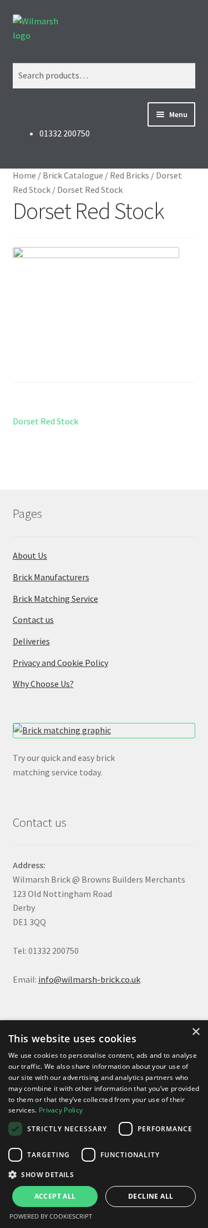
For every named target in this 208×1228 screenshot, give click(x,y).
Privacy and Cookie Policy (60, 662)
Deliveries (31, 641)
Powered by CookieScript (50, 1216)
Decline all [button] (150, 1196)
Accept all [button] (55, 1196)
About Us (30, 555)
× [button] (195, 1032)
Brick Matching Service (55, 598)
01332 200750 (64, 133)
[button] (104, 1174)
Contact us (33, 619)
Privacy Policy (61, 1110)
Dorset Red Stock (45, 422)
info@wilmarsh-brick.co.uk (89, 979)
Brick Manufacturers (51, 576)
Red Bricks (129, 175)
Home (24, 175)
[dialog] (104, 1124)
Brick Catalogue (73, 175)
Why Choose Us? (43, 683)
